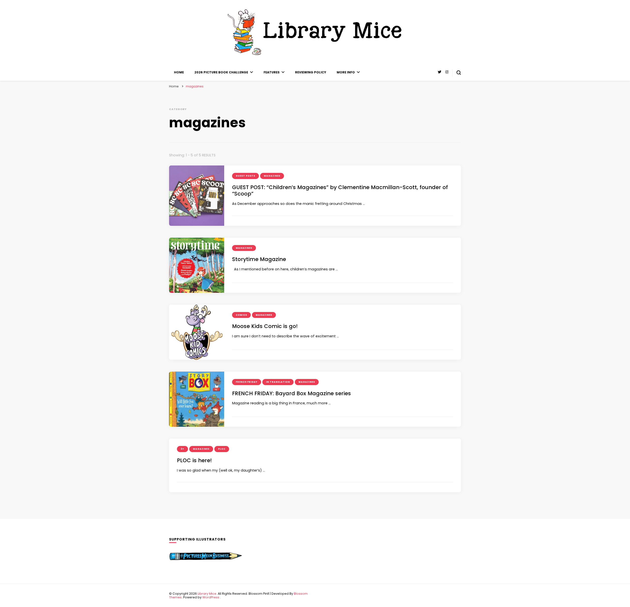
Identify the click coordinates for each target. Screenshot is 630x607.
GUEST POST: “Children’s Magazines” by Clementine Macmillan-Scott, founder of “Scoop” (340, 190)
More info (346, 72)
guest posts (245, 175)
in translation (278, 381)
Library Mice (207, 593)
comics (241, 314)
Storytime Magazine (259, 259)
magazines (272, 175)
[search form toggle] (459, 72)
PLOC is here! (194, 460)
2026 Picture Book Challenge (221, 72)
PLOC (221, 448)
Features (272, 72)
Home (179, 72)
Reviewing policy (310, 72)
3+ (182, 448)
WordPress (210, 597)
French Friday (246, 381)
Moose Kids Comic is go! (265, 326)
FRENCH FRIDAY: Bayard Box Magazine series (291, 393)
